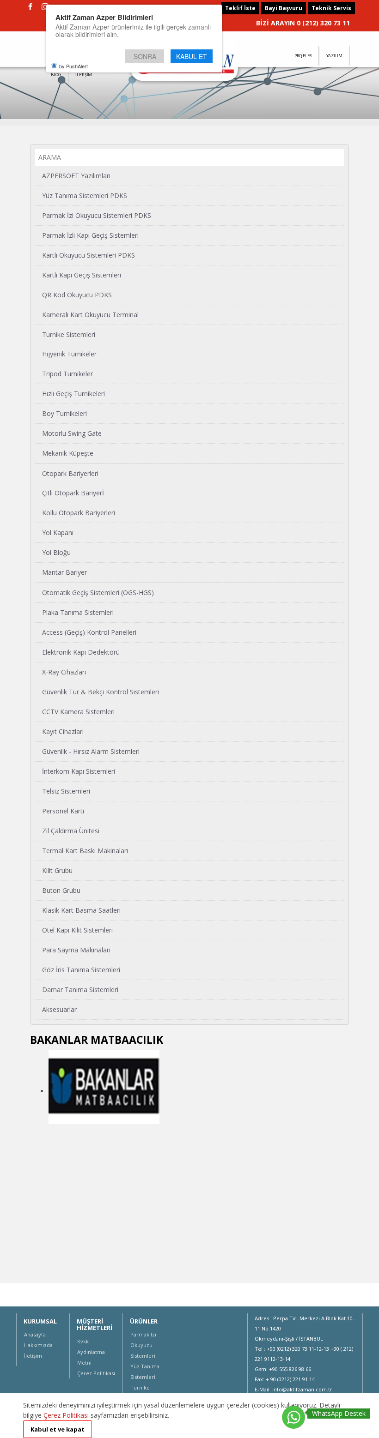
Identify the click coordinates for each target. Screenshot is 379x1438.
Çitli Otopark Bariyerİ (73, 492)
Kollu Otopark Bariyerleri (78, 512)
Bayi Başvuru (283, 8)
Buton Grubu (61, 890)
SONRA (145, 56)
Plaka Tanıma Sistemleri (78, 612)
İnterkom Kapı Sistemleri (78, 771)
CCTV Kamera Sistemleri (78, 711)
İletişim (33, 1355)
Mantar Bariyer (64, 572)
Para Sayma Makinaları (76, 949)
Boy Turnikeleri (64, 413)
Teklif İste (240, 8)
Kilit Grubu (57, 870)
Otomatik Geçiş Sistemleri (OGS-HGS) (98, 592)
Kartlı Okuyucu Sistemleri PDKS (88, 255)
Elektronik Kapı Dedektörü (81, 652)
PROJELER (303, 56)
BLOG (56, 75)
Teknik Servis (331, 8)
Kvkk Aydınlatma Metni (91, 1352)
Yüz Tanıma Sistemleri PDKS (84, 195)
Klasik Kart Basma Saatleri (81, 910)
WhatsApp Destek (339, 1413)
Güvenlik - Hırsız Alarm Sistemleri (91, 751)
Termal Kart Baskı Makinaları (85, 850)
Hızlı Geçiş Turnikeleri (73, 393)
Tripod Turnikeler (67, 373)
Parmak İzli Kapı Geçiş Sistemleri (90, 235)
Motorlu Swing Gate (72, 433)
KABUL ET (191, 56)
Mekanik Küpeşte (67, 453)
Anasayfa (35, 1334)
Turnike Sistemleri (68, 334)
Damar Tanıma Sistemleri (80, 989)
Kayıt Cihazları (63, 731)
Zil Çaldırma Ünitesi (70, 830)
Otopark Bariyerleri (70, 473)
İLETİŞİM (83, 75)
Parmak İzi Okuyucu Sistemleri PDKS (96, 215)
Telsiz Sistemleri (66, 791)
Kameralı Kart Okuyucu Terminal (90, 314)
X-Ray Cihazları (64, 672)
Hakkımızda (38, 1345)
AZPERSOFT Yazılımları (76, 175)
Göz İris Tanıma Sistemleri (81, 969)
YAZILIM (334, 56)
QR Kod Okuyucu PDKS (77, 294)
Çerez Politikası (96, 1373)
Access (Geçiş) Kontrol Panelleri (89, 632)
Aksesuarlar (59, 1009)
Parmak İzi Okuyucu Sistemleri (143, 1345)
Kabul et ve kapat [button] (58, 1429)
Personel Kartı (63, 810)
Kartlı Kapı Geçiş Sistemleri (81, 275)
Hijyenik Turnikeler (69, 353)
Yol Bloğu (56, 552)
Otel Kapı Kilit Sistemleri (77, 930)
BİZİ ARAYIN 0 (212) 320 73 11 (303, 22)
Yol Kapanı (57, 532)
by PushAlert (73, 66)
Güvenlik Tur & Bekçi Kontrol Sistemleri (100, 691)
